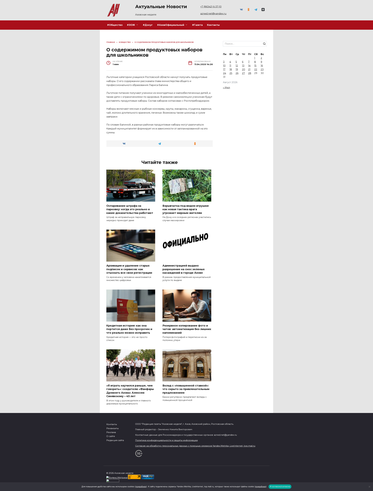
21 (249, 69)
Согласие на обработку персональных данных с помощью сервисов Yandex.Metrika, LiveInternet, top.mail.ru (195, 446)
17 (224, 69)
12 (237, 65)
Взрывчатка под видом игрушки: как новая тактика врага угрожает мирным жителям (185, 209)
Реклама (111, 432)
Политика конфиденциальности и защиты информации (166, 440)
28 (249, 73)
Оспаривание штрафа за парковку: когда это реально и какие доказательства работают (129, 209)
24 (224, 73)
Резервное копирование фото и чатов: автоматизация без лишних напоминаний (186, 329)
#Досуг (148, 25)
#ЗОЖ (131, 25)
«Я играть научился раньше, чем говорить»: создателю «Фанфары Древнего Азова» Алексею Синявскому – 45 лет (130, 391)
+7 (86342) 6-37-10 (210, 6)
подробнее (141, 486)
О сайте (110, 436)
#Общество (115, 25)
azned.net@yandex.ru (213, 13)
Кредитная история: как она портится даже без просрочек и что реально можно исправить (129, 329)
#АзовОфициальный (170, 25)
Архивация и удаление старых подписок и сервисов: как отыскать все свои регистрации (129, 269)
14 (249, 65)
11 (230, 65)
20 (243, 69)
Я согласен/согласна (280, 486)
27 (243, 73)
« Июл (226, 87)
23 (262, 69)
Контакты (213, 25)
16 (262, 65)
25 (230, 73)
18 (230, 69)
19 (237, 69)
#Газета (197, 25)
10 (224, 65)
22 (255, 69)
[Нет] (369, 486)
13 (243, 65)
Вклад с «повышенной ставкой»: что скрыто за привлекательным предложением (185, 389)
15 (255, 65)
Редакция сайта (115, 440)
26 (237, 73)
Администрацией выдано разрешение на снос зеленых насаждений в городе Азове (183, 269)
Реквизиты (112, 428)
